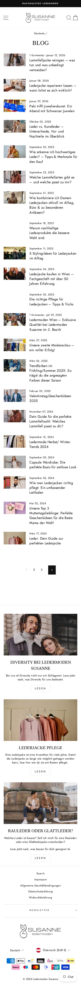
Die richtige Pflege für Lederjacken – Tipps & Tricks (51, 301)
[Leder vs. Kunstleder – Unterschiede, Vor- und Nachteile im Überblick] (15, 126)
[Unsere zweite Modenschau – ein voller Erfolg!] (15, 345)
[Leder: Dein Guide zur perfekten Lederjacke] (15, 538)
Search (40, 873)
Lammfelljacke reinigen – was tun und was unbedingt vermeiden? (52, 65)
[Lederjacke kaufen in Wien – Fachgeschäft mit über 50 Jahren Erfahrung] (15, 273)
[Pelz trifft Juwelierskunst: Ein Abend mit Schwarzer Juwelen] (15, 106)
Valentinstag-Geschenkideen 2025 (50, 398)
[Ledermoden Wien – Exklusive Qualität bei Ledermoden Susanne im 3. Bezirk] (15, 319)
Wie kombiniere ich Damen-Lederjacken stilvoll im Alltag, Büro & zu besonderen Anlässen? (51, 205)
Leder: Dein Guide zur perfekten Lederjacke (46, 541)
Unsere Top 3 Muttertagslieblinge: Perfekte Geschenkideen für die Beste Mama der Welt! (51, 515)
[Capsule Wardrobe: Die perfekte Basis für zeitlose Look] (15, 462)
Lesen (40, 688)
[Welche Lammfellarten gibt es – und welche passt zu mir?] (15, 177)
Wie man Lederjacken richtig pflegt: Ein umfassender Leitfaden (51, 487)
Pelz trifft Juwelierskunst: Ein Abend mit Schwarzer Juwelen (52, 108)
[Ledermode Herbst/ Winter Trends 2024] (15, 441)
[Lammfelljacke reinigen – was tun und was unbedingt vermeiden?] (15, 60)
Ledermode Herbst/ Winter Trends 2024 (49, 444)
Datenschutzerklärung (40, 891)
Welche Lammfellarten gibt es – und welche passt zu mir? (51, 180)
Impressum (40, 879)
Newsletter (39, 910)
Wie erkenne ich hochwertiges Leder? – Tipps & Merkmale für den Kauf (53, 156)
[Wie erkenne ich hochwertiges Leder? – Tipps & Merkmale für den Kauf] (15, 151)
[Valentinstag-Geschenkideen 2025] (15, 395)
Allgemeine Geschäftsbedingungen (40, 885)
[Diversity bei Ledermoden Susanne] (40, 634)
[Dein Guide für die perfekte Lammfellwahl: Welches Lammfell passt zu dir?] (15, 416)
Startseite (39, 33)
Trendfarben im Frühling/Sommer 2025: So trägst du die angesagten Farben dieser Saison (50, 373)
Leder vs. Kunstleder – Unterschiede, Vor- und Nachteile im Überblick (46, 131)
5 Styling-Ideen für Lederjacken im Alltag (52, 256)
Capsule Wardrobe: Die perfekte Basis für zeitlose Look (52, 465)
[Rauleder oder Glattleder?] (40, 803)
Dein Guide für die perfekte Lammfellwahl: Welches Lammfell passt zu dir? (50, 421)
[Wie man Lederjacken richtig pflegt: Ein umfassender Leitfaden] (15, 482)
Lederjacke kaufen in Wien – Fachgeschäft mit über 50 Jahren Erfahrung (51, 279)
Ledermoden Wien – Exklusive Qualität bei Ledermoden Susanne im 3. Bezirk (52, 324)
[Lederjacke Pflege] (40, 720)
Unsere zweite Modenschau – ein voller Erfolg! (51, 347)
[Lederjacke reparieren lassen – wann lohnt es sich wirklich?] (15, 85)
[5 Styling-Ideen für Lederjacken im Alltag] (15, 253)
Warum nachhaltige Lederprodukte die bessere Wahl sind (49, 233)
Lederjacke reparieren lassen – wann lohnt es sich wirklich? (52, 88)
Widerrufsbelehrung (40, 897)
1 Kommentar (37, 55)
